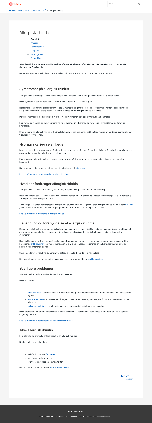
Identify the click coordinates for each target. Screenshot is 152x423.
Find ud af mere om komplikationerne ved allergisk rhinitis (46, 321)
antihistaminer (37, 244)
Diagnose (35, 50)
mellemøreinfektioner (37, 306)
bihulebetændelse (35, 299)
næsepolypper (34, 292)
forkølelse (50, 354)
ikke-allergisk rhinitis (59, 367)
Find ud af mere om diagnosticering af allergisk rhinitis (44, 174)
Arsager (34, 43)
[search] (122, 3)
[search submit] (139, 4)
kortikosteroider (95, 259)
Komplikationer (37, 47)
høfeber (129, 205)
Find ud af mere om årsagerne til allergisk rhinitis (41, 214)
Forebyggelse (37, 54)
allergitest (80, 168)
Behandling (36, 58)
